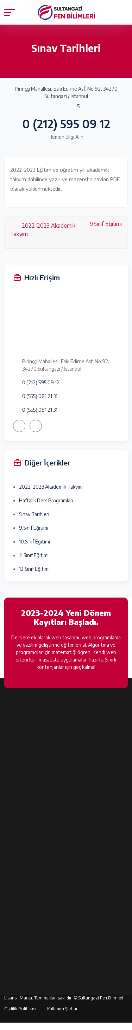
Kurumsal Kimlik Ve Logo (30, 850)
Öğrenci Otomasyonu (27, 947)
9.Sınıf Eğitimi (106, 223)
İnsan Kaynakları (21, 838)
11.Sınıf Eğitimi (34, 555)
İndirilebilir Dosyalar (25, 910)
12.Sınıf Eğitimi (34, 569)
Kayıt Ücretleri (20, 922)
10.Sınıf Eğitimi (34, 542)
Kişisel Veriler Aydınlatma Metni (38, 875)
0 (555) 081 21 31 (39, 396)
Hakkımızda (16, 826)
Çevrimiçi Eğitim (21, 934)
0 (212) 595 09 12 (66, 124)
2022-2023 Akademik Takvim (42, 229)
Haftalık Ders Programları (46, 500)
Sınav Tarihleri (34, 514)
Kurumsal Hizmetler (25, 863)
